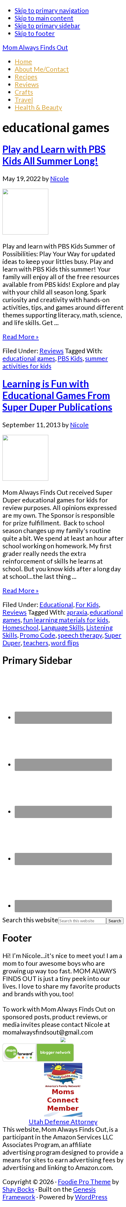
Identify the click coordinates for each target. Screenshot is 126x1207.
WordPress (91, 1197)
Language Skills (62, 627)
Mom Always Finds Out (35, 47)
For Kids (87, 604)
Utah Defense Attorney (63, 1121)
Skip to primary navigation (52, 10)
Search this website (30, 920)
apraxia (77, 612)
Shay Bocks (18, 1189)
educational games (28, 358)
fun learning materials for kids (65, 620)
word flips (65, 642)
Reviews (51, 350)
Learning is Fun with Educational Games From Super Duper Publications (57, 395)
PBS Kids (70, 358)
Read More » (20, 336)
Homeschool (20, 627)
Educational (56, 604)
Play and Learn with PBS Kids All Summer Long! (54, 155)
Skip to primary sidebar (47, 25)
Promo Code (37, 635)
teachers (35, 642)
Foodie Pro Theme (84, 1181)
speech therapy (80, 635)
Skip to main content (44, 18)
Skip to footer (35, 33)
